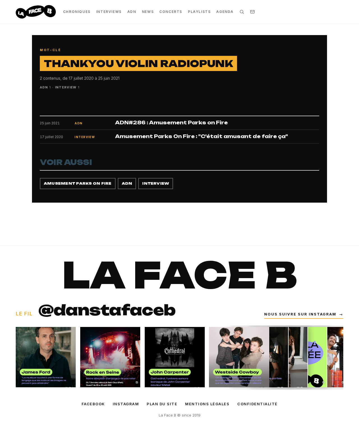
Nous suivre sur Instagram (303, 314)
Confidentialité (257, 404)
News (148, 12)
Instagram (126, 404)
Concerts (170, 12)
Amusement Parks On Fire (78, 183)
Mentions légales (207, 404)
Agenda (225, 12)
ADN (131, 12)
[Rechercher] (241, 11)
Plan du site (162, 404)
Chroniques (77, 12)
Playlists (199, 12)
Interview (155, 183)
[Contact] (252, 12)
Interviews (109, 12)
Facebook (93, 404)
